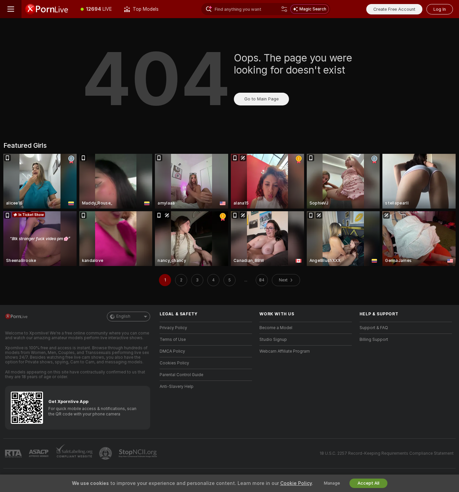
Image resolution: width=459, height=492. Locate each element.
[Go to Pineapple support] (106, 453)
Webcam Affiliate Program (284, 351)
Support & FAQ (374, 327)
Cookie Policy (296, 483)
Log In (439, 9)
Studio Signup (273, 339)
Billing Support (374, 339)
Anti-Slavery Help (177, 386)
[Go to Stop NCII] (138, 453)
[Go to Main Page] (48, 9)
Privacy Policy (173, 327)
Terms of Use (173, 339)
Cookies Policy (174, 363)
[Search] (284, 9)
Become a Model (275, 327)
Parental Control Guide (181, 374)
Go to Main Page (261, 98)
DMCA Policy (172, 351)
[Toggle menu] (11, 9)
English (123, 316)
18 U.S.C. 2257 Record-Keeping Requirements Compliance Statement (387, 453)
